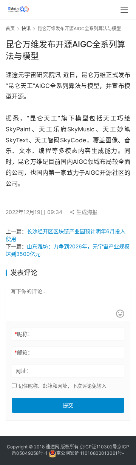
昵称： (23, 334)
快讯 (26, 28)
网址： (23, 371)
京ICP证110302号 (98, 447)
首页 (10, 28)
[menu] (124, 10)
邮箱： (23, 352)
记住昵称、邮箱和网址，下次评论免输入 (62, 386)
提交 (68, 405)
